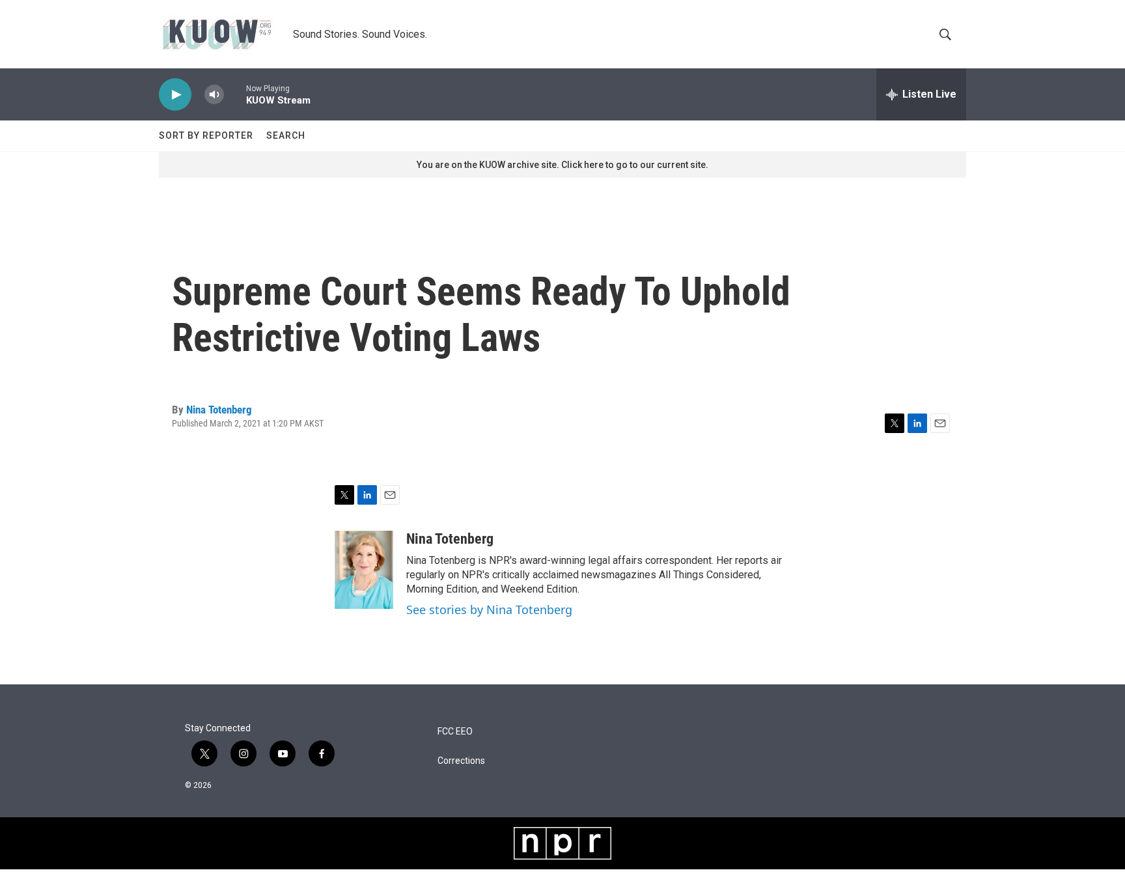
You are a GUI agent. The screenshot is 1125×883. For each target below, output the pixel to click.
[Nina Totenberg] (364, 570)
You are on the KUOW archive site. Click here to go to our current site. (562, 165)
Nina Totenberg (219, 409)
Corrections (461, 761)
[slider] (235, 94)
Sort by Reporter (206, 135)
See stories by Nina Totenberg (489, 609)
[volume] (214, 94)
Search (285, 135)
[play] (175, 94)
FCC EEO (455, 731)
